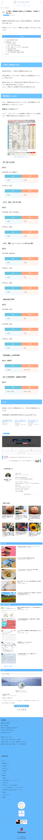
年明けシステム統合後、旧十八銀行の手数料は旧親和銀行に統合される (20, 421)
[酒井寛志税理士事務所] (21, 2)
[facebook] (17, 709)
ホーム (3, 760)
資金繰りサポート (6, 15)
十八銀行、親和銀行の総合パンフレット (21, 156)
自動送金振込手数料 (12, 48)
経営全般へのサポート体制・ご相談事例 (10, 785)
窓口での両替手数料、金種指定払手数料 (16, 52)
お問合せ (4, 797)
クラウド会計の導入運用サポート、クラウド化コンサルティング (14, 787)
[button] (11, 450)
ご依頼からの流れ (6, 794)
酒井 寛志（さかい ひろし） (8, 480)
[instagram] (20, 491)
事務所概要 (5, 770)
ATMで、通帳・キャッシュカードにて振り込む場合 (18, 47)
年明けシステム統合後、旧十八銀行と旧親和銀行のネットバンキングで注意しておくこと (33, 421)
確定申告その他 (5, 782)
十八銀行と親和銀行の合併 (11, 40)
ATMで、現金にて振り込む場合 (14, 45)
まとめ (7, 54)
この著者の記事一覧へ (27, 494)
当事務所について (5, 763)
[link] (16, 491)
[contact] (25, 709)
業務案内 (4, 775)
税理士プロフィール (6, 768)
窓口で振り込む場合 (12, 43)
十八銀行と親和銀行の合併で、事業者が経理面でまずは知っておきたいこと (7, 421)
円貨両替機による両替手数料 (13, 50)
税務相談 (4, 792)
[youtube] (22, 491)
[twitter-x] (18, 491)
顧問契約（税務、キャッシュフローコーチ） (11, 780)
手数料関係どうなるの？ (11, 42)
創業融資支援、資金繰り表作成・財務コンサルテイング (12, 789)
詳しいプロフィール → (21, 705)
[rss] (23, 837)
